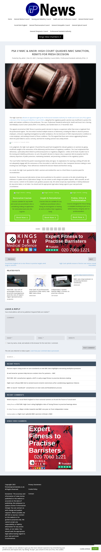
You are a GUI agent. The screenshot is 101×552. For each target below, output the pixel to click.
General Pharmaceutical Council (39, 25)
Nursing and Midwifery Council (41, 19)
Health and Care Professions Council (64, 19)
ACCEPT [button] (95, 548)
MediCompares (12, 399)
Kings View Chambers (49, 36)
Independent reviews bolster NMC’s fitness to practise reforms (60, 291)
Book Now (21, 217)
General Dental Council (86, 19)
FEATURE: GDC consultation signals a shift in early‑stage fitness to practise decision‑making (39, 378)
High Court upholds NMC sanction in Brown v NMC (35, 414)
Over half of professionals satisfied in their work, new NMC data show (39, 291)
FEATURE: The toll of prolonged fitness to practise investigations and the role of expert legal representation (15, 293)
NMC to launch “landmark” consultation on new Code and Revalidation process (34, 388)
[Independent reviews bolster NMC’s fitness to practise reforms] (61, 281)
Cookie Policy (32, 489)
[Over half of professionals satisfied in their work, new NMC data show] (39, 281)
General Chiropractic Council (39, 31)
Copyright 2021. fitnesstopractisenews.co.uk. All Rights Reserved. (15, 487)
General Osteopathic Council (61, 25)
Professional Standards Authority (60, 31)
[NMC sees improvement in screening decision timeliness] (84, 275)
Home (10, 19)
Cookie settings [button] (85, 549)
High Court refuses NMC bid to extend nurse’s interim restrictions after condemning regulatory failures (43, 383)
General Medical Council (21, 19)
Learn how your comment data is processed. (44, 351)
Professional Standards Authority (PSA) (73, 58)
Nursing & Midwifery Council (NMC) (48, 58)
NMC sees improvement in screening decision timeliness (83, 281)
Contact (31, 494)
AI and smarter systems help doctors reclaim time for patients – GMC (31, 373)
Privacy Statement (34, 484)
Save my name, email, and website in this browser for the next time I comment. (32, 343)
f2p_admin (22, 58)
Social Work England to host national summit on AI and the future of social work (47, 399)
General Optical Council (79, 25)
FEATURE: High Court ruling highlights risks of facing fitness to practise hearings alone (46, 404)
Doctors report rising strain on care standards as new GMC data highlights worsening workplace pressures (44, 368)
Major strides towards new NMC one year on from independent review (44, 409)
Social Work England (20, 25)
